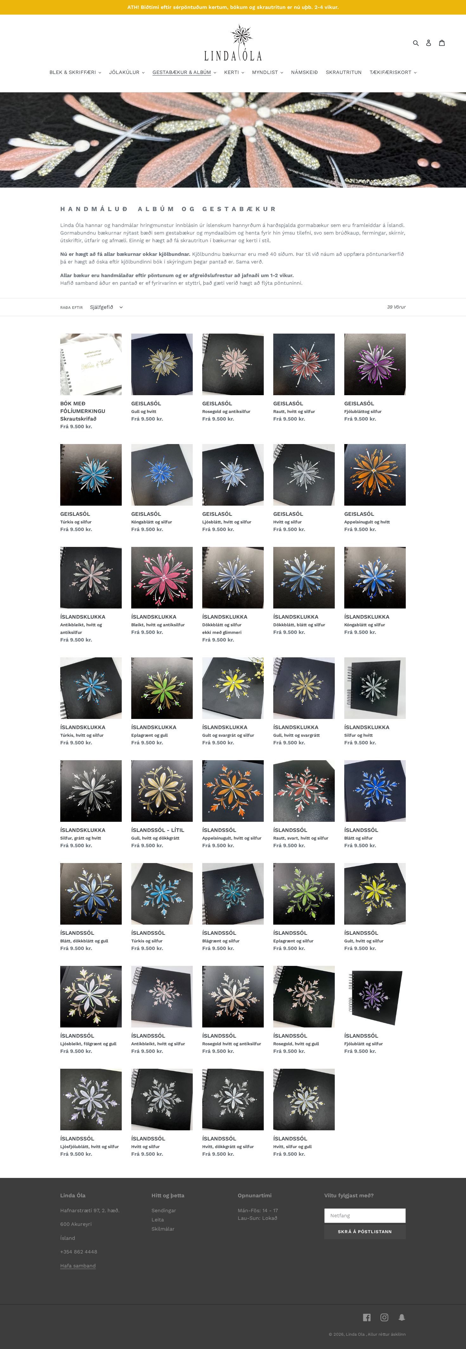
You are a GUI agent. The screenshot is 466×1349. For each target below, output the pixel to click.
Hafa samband (78, 1266)
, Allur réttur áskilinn (386, 1334)
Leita (158, 1220)
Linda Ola (356, 1334)
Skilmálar (163, 1229)
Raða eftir (71, 307)
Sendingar (164, 1210)
